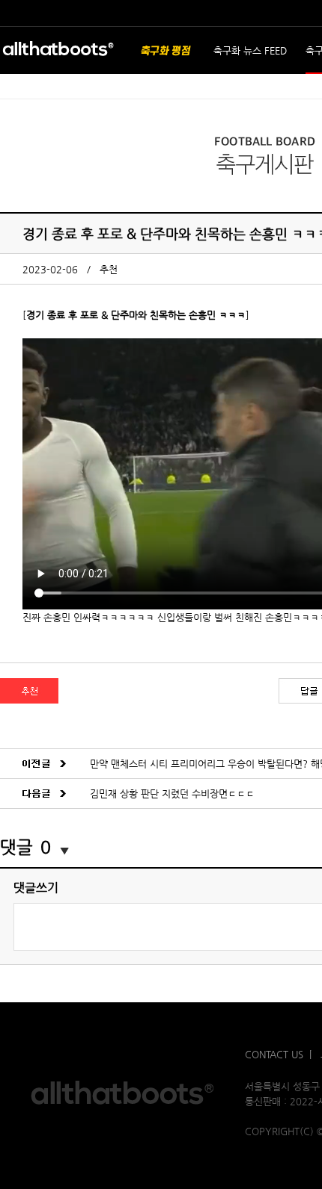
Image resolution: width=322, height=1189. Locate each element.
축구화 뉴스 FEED (250, 50)
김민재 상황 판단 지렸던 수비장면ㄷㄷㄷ (172, 793)
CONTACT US (274, 1054)
